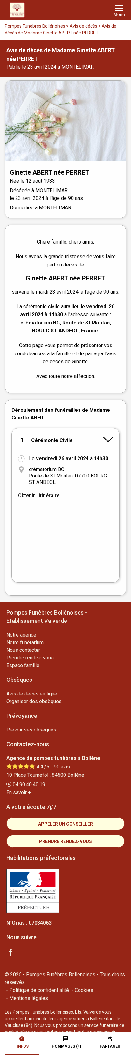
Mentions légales (28, 998)
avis (62, 767)
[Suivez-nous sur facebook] (14, 953)
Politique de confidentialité (39, 990)
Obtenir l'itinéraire (38, 495)
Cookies (84, 990)
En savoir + (18, 792)
